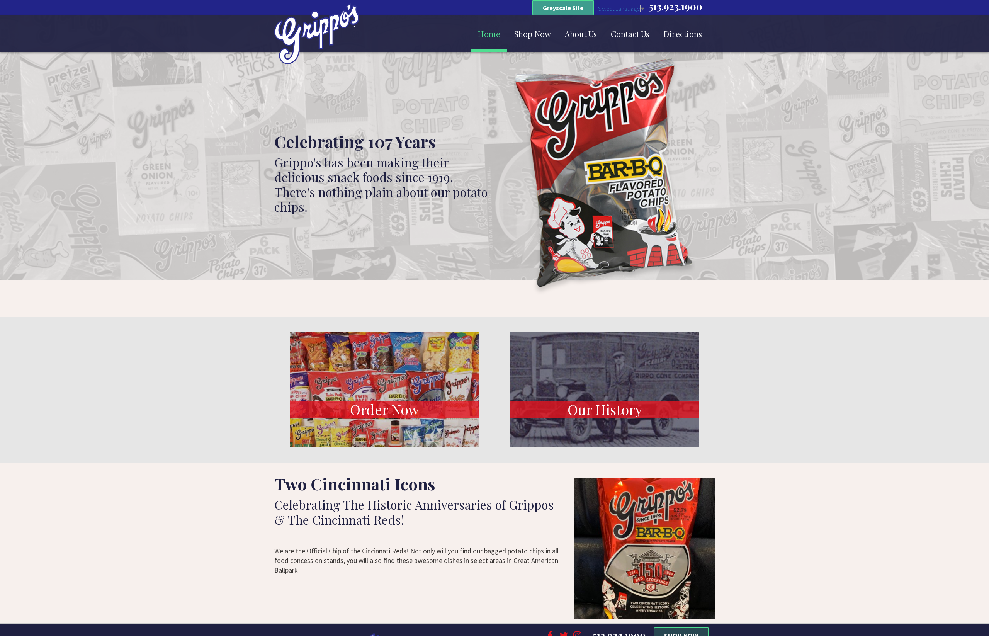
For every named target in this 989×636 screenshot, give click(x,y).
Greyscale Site (563, 8)
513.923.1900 (675, 6)
